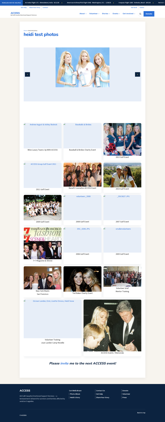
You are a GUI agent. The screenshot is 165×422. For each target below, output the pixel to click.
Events (142, 8)
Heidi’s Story (75, 397)
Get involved (128, 13)
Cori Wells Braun (75, 390)
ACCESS (23, 415)
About (82, 13)
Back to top (141, 413)
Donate (149, 14)
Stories (105, 13)
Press (124, 397)
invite (64, 363)
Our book (134, 8)
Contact (45, 8)
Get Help (24, 8)
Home (25, 31)
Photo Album (75, 394)
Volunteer (93, 13)
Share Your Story (34, 8)
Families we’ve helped (11, 3)
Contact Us (100, 390)
